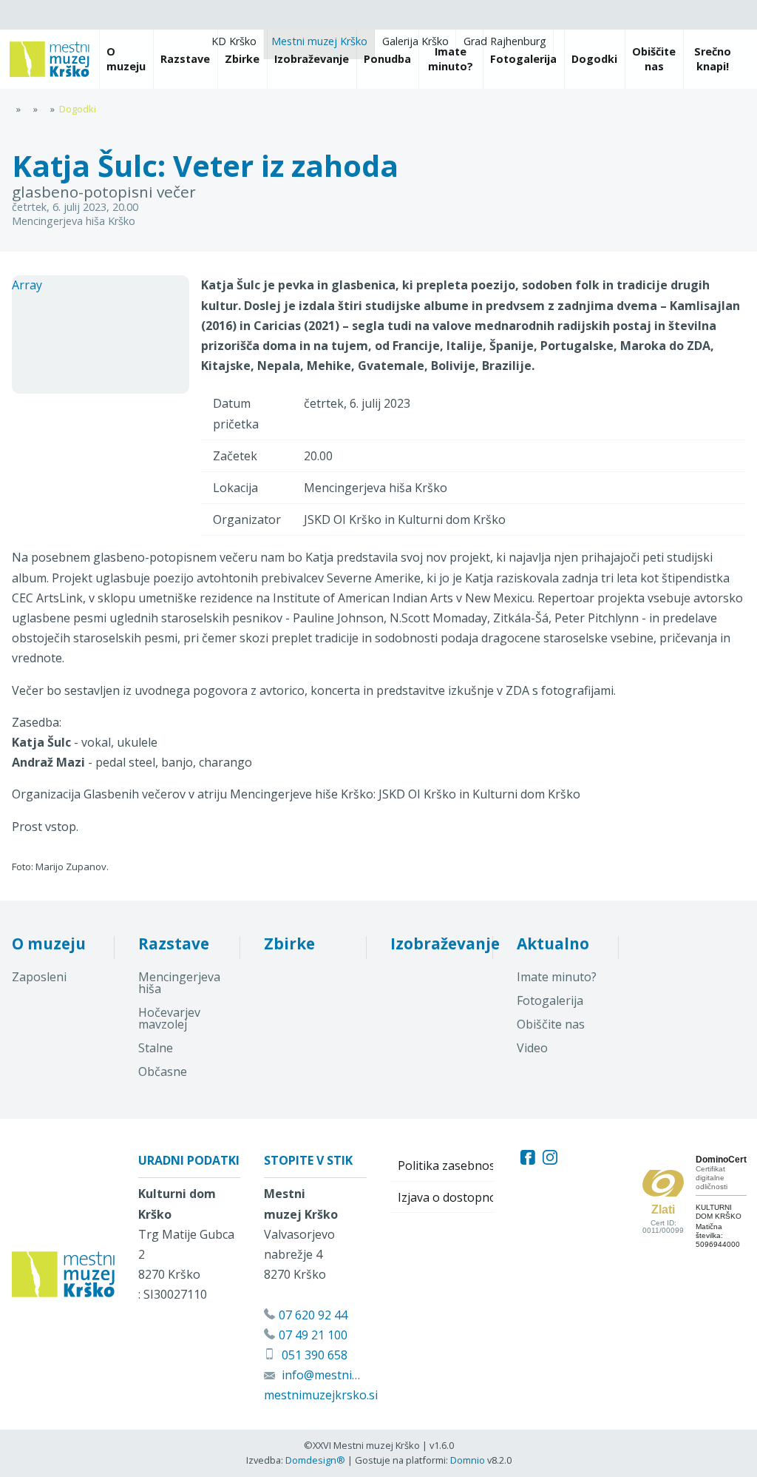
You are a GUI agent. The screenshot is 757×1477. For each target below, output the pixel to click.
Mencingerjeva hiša (179, 983)
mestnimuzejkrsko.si (321, 1395)
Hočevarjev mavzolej (169, 1018)
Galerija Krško (415, 41)
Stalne (155, 1048)
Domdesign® (315, 1460)
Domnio (467, 1460)
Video (532, 1048)
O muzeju (49, 943)
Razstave (173, 943)
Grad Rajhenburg (505, 41)
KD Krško (234, 41)
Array (27, 285)
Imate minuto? (557, 977)
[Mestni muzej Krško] (49, 59)
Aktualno (553, 943)
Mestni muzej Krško (319, 41)
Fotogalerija (550, 1000)
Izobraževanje (445, 943)
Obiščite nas (551, 1024)
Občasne (162, 1071)
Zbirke (289, 943)
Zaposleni (39, 977)
